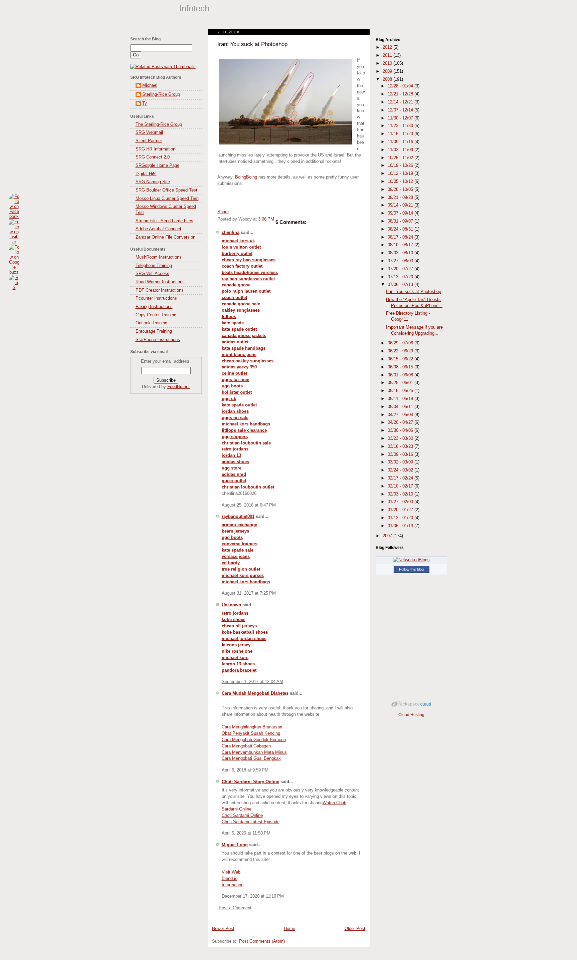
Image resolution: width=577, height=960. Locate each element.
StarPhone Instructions (158, 339)
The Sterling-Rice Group (159, 124)
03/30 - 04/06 (401, 430)
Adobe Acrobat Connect (158, 229)
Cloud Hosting (411, 714)
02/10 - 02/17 (401, 486)
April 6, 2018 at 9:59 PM (245, 770)
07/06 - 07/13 (401, 284)
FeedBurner (178, 386)
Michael (149, 85)
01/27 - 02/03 (401, 502)
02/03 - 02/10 (401, 494)
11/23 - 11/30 (401, 125)
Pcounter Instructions (156, 298)
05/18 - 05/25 (401, 390)
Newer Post (223, 928)
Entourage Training (154, 331)
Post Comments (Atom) (262, 941)
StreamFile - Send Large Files (164, 221)
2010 (388, 63)
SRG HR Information (155, 149)
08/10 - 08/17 (401, 245)
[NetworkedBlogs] (411, 560)
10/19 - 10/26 (401, 165)
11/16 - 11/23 (401, 133)
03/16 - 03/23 (401, 446)
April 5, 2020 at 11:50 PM (246, 833)
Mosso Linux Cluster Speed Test (167, 198)
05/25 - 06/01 (401, 382)
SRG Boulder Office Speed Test (166, 190)
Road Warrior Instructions (160, 282)
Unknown (231, 605)
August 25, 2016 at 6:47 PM (249, 505)
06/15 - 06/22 (401, 359)
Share (223, 212)
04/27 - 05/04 (401, 414)
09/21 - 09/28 (401, 197)
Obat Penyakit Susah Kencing (251, 733)
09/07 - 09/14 (401, 213)
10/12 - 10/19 (401, 173)
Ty (144, 103)
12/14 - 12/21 (401, 102)
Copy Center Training (156, 315)
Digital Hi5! (146, 174)
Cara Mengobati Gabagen (246, 746)
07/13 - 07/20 (401, 277)
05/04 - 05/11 (401, 406)
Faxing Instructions (154, 306)
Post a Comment (235, 908)
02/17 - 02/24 (401, 478)
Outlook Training (151, 323)
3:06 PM (266, 219)
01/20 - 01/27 (401, 510)
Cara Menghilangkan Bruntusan (252, 727)
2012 (388, 47)
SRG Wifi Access (152, 273)
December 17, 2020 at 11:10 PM (253, 896)
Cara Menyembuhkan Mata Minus (254, 752)
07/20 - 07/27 (401, 269)
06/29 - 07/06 (401, 343)
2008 (388, 79)
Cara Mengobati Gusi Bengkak (251, 758)
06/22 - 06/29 (401, 351)
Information (232, 885)
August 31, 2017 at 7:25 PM (249, 593)
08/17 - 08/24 (401, 237)
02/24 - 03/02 (401, 470)
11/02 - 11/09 (401, 149)
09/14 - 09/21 (401, 205)
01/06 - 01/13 (401, 526)
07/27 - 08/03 (401, 261)
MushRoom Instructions (159, 257)
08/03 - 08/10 (401, 253)
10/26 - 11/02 (401, 157)
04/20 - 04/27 (401, 422)
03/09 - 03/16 (401, 454)
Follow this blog (411, 569)
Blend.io (229, 878)
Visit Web (231, 872)
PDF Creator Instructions (160, 290)
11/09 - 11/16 (401, 141)
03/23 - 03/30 (401, 438)
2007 (388, 536)
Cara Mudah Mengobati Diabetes (255, 693)
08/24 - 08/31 (401, 229)
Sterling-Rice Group (161, 94)
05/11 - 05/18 (401, 398)
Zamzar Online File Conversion (165, 237)
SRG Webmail (149, 132)
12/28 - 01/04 (401, 86)
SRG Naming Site (153, 182)
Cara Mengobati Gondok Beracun (254, 739)
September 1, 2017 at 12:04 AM (252, 681)
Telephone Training (154, 265)
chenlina (230, 232)
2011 (388, 55)
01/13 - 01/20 (401, 518)
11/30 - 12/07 (401, 118)
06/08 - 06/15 (401, 367)
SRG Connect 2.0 (153, 157)
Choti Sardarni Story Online (250, 781)
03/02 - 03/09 (401, 462)
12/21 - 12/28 (401, 94)
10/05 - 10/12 (401, 181)
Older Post (355, 928)
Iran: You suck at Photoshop (252, 44)
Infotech (194, 8)
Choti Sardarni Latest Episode (250, 822)
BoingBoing (246, 177)
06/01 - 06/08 (401, 375)
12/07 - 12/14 (401, 110)
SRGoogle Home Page (157, 165)
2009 (388, 71)
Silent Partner (149, 140)
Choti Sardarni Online (242, 815)
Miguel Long (235, 845)
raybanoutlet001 (238, 516)
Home (289, 928)
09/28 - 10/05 (401, 189)
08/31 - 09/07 (401, 221)
